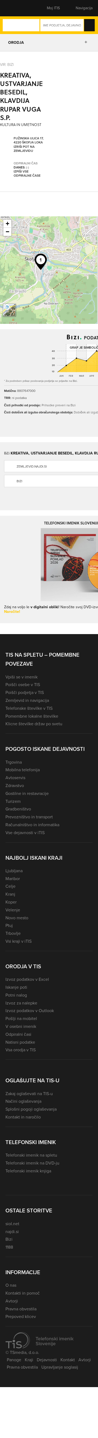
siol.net (12, 1224)
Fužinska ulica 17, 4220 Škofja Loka (29, 140)
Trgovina (13, 762)
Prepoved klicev (20, 1316)
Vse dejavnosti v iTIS (25, 832)
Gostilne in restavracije (27, 793)
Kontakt (67, 1360)
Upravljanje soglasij (59, 1367)
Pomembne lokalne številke (31, 716)
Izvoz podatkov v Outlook (29, 1010)
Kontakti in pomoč (22, 1293)
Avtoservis (15, 778)
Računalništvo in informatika (32, 825)
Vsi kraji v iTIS (18, 941)
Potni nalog (16, 995)
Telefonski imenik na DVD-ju (32, 1163)
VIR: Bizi (7, 64)
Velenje (12, 910)
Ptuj (9, 925)
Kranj (10, 894)
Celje (10, 886)
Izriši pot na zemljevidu (24, 149)
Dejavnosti (47, 1360)
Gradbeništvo (18, 809)
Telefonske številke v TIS (29, 708)
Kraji (29, 1360)
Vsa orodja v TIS (20, 1050)
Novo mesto (16, 918)
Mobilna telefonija (22, 770)
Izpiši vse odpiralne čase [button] (27, 174)
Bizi (9, 1239)
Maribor (12, 878)
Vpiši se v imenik (21, 677)
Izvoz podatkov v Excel (27, 979)
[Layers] (9, 310)
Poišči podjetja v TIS (24, 692)
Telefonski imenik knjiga (28, 1171)
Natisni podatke (20, 1042)
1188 (9, 1247)
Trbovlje (13, 933)
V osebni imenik (20, 1026)
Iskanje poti (16, 987)
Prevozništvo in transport (29, 817)
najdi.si (12, 1231)
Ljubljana (14, 871)
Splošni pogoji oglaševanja (31, 1109)
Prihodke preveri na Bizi (59, 405)
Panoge (14, 1360)
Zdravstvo (14, 785)
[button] (15, 8)
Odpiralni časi (18, 1034)
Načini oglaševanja (23, 1101)
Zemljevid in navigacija (27, 700)
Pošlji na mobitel (21, 1018)
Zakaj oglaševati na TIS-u (29, 1093)
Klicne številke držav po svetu (33, 724)
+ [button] (7, 223)
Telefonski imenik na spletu (31, 1155)
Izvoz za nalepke (21, 1003)
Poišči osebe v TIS (22, 684)
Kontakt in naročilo (23, 1117)
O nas (10, 1285)
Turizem (13, 801)
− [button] (7, 231)
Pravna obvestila (20, 1309)
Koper (11, 902)
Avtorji (11, 1301)
